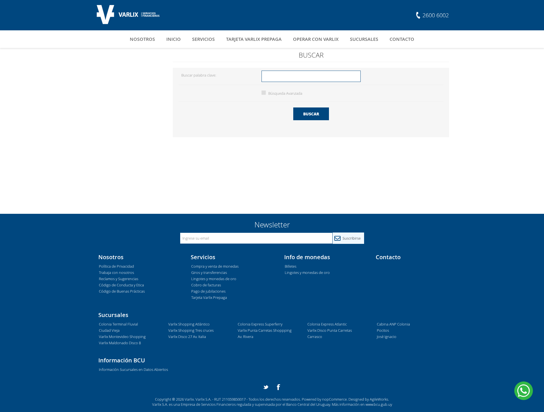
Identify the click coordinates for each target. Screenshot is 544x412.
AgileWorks (379, 399)
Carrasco (314, 336)
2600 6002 (435, 15)
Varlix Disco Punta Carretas (329, 330)
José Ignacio (386, 336)
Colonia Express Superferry (260, 324)
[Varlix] (124, 15)
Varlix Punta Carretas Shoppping (265, 330)
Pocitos (383, 330)
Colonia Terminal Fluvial (118, 324)
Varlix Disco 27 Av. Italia (187, 336)
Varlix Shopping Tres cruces (191, 330)
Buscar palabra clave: (198, 75)
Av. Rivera (245, 336)
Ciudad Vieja (109, 330)
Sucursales (364, 39)
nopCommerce (334, 399)
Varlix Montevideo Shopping (122, 336)
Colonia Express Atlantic (327, 324)
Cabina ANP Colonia (393, 324)
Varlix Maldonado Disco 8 (120, 342)
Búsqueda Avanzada (285, 93)
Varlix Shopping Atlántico (189, 324)
